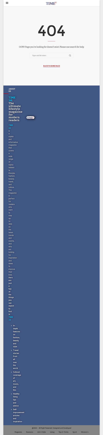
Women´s (84, 432)
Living (52, 432)
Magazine (18, 432)
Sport (75, 432)
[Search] (96, 3)
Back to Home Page (51, 66)
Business (29, 432)
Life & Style (41, 432)
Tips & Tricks (63, 432)
